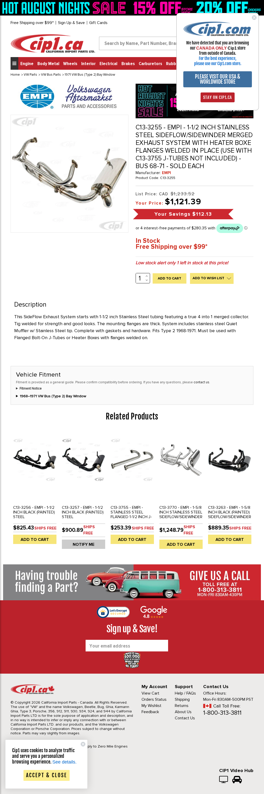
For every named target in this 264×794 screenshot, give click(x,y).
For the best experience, (217, 58)
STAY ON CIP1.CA (217, 97)
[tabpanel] (35, 489)
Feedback (150, 711)
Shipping (182, 699)
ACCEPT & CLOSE (46, 775)
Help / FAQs (185, 693)
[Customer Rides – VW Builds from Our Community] (237, 780)
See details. (64, 762)
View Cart (150, 693)
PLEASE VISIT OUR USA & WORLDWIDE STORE (217, 79)
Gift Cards (98, 23)
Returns (181, 705)
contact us (201, 382)
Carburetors (150, 63)
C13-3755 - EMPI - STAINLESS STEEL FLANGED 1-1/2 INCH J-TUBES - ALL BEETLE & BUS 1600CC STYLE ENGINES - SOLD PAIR (131, 519)
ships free (45, 528)
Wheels (70, 63)
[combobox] (146, 43)
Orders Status (154, 699)
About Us (183, 711)
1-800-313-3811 (222, 713)
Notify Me (83, 544)
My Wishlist (151, 705)
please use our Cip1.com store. (217, 63)
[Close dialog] (254, 17)
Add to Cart (35, 539)
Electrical (108, 63)
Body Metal (48, 63)
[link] (65, 7)
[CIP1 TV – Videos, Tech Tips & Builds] (224, 780)
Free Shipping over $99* (32, 23)
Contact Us (185, 718)
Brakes (128, 63)
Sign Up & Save (71, 23)
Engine (27, 63)
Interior (88, 63)
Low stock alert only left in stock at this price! (182, 263)
